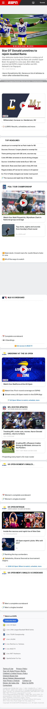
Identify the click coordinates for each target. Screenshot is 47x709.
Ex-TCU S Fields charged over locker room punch (19, 174)
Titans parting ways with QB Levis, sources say (18, 154)
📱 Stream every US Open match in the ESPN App (22, 394)
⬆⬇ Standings (8, 340)
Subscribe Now (10, 620)
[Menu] (3, 2)
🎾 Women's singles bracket (13, 499)
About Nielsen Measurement (14, 678)
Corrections (7, 685)
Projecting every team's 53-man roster (18, 457)
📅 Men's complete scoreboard (15, 603)
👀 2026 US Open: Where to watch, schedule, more (23, 566)
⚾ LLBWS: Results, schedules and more (18, 126)
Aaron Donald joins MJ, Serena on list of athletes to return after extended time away (23, 74)
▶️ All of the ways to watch (13, 259)
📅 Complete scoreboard (12, 336)
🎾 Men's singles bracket (12, 607)
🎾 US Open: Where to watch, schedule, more (23, 400)
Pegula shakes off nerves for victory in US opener (19, 170)
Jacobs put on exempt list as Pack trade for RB (18, 145)
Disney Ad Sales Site (11, 683)
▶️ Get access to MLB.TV (23, 346)
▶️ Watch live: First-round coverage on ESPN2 (21, 390)
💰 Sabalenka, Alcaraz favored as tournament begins (21, 559)
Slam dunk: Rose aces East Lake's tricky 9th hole (19, 166)
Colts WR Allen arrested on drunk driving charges (19, 158)
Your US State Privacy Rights (14, 671)
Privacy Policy (21, 669)
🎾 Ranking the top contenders (15, 554)
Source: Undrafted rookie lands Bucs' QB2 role (18, 162)
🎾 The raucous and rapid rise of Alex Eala (16, 178)
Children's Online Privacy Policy (15, 673)
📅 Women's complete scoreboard (16, 495)
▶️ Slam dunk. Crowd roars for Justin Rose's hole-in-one (23, 254)
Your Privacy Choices (11, 681)
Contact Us (26, 681)
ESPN (13, 2)
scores (42, 2)
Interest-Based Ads (10, 676)
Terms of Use (8, 669)
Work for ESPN (28, 683)
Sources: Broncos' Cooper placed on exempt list (19, 149)
